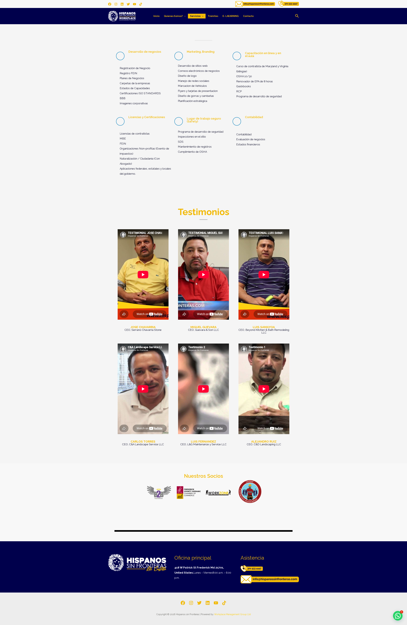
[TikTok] (140, 4)
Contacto (248, 16)
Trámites (213, 16)
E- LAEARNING (231, 16)
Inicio (156, 16)
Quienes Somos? (173, 16)
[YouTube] (134, 4)
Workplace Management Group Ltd (232, 614)
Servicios (195, 16)
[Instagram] (115, 4)
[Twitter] (128, 4)
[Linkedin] (122, 4)
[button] (184, 16)
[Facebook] (109, 4)
